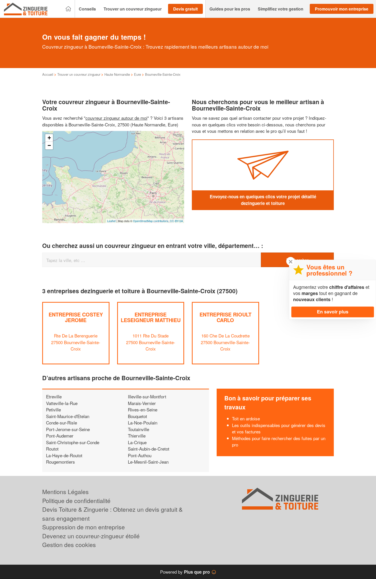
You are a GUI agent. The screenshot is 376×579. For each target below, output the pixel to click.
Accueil (47, 74)
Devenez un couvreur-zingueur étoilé (91, 536)
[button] (87, 9)
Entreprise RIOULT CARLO (225, 317)
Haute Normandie (117, 74)
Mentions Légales (65, 491)
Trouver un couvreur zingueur (78, 74)
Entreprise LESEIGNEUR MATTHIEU (151, 317)
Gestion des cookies (69, 544)
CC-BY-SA (176, 221)
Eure (137, 74)
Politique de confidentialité (76, 500)
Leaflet (111, 221)
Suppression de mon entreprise (83, 527)
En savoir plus (332, 311)
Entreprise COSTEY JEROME (76, 317)
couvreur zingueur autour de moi (116, 118)
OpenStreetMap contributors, (151, 221)
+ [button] (49, 138)
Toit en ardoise (246, 418)
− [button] (49, 145)
